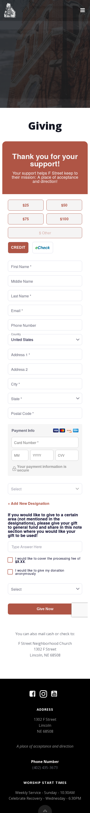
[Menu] (83, 10)
